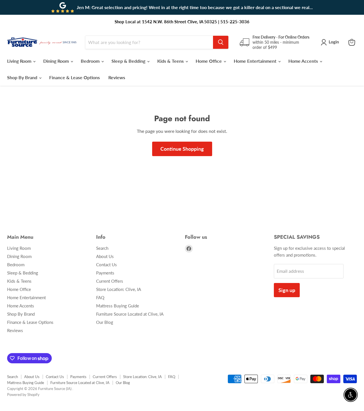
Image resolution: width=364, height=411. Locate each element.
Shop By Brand (22, 77)
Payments (105, 272)
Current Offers (109, 281)
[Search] (220, 42)
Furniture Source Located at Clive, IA (130, 313)
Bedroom (91, 61)
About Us (105, 256)
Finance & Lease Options (74, 77)
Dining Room (56, 61)
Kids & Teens (171, 61)
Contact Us (106, 264)
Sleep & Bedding (128, 61)
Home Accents (303, 61)
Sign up (286, 290)
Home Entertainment (256, 61)
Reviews (116, 77)
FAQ (100, 297)
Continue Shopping (182, 149)
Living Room (19, 61)
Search (102, 248)
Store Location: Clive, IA (118, 289)
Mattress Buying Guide (117, 305)
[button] (331, 42)
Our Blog (104, 322)
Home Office (209, 61)
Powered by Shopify (23, 394)
